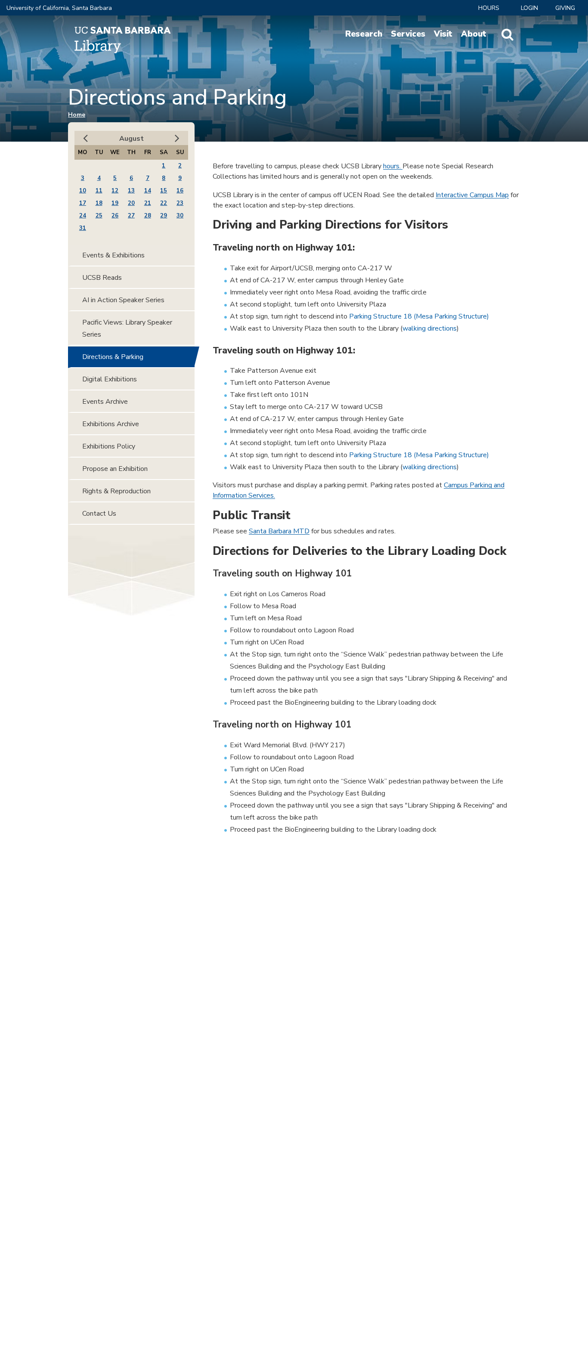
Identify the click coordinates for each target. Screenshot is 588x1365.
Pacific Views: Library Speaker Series (127, 328)
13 (131, 191)
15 (163, 191)
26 (114, 216)
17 (82, 203)
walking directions (429, 328)
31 (82, 228)
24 (82, 216)
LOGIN (529, 8)
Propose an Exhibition (115, 469)
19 (114, 203)
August (131, 138)
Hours (488, 8)
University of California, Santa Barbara (59, 8)
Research (363, 34)
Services (408, 34)
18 (99, 203)
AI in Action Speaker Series (123, 300)
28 (147, 216)
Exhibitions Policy (108, 446)
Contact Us (99, 513)
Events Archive (105, 401)
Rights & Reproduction (116, 491)
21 (147, 203)
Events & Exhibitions (113, 255)
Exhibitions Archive (110, 424)
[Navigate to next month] (177, 138)
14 (147, 191)
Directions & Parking (112, 357)
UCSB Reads (102, 277)
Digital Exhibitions (109, 379)
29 (163, 216)
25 (99, 216)
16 (179, 191)
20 (131, 203)
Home (76, 115)
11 (99, 191)
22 (163, 203)
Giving (565, 8)
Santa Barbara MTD (279, 531)
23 (179, 203)
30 (179, 216)
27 (131, 216)
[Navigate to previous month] (85, 138)
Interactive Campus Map (472, 195)
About (473, 34)
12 (114, 191)
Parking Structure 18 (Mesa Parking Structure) (419, 316)
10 (82, 191)
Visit (443, 34)
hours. (392, 166)
